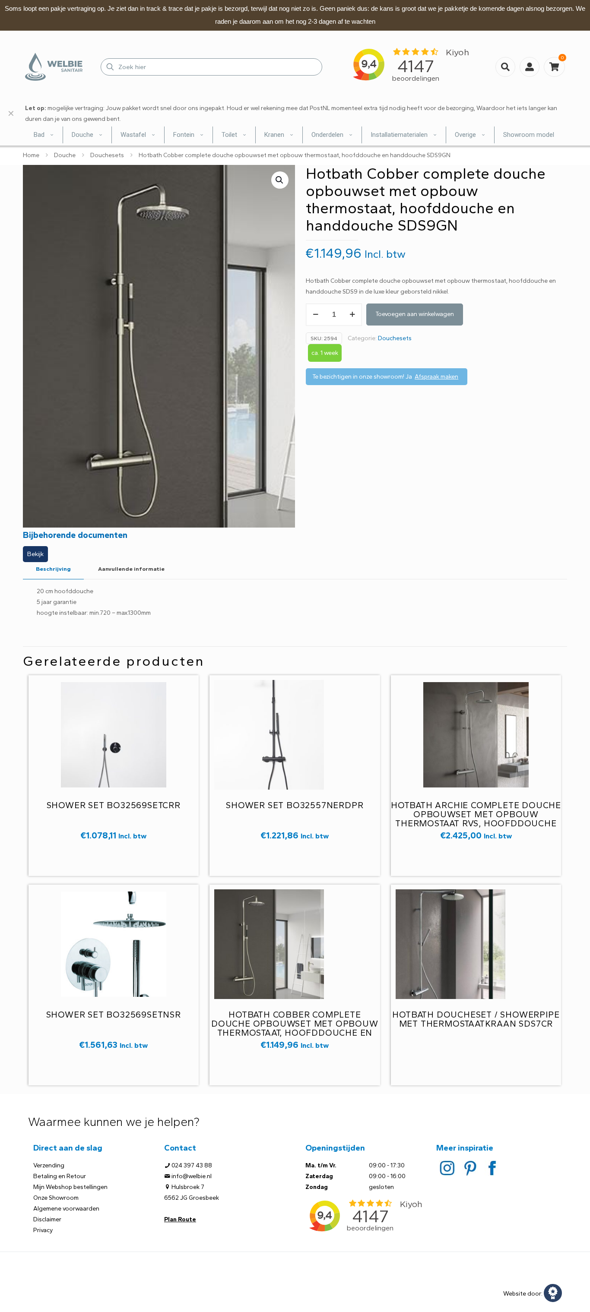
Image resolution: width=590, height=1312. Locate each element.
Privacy (43, 1230)
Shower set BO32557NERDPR (294, 805)
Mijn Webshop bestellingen (70, 1187)
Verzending (48, 1165)
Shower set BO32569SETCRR (114, 805)
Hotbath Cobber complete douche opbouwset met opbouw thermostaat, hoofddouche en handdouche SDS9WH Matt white (294, 1028)
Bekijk (35, 554)
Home (31, 155)
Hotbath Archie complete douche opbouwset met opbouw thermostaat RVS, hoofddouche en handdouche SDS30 (476, 819)
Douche (65, 155)
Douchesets (107, 155)
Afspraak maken (436, 376)
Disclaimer (47, 1219)
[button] (280, 180)
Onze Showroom (56, 1197)
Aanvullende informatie (131, 569)
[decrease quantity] (315, 315)
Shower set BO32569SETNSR (113, 1014)
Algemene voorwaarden (66, 1208)
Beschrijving (53, 569)
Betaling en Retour (59, 1176)
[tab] (53, 569)
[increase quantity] (352, 315)
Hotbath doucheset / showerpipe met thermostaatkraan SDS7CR (475, 1019)
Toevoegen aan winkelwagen (414, 314)
